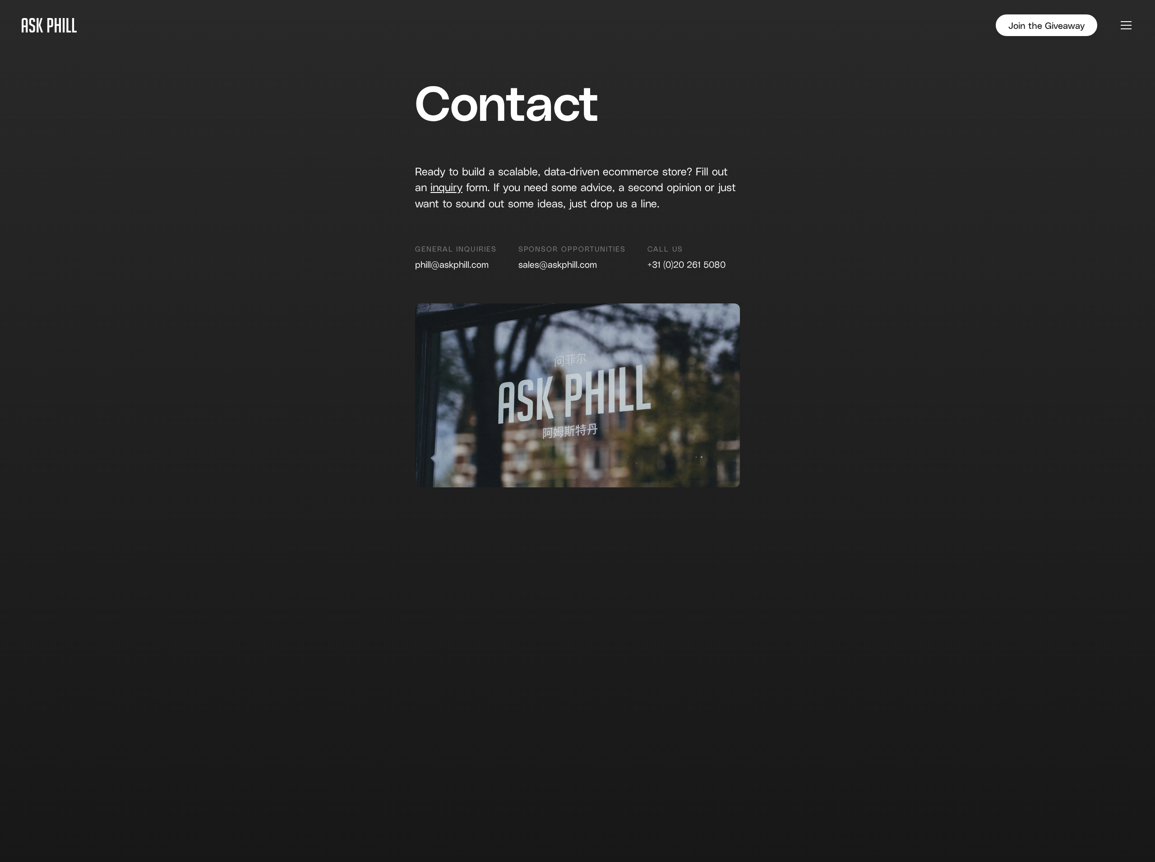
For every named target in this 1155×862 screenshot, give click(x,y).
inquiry (446, 186)
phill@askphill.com (452, 264)
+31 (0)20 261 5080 (686, 264)
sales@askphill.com (557, 264)
